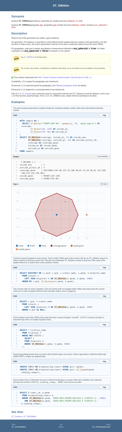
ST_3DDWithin (29, 57)
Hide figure (104, 184)
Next (108, 425)
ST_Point (35, 129)
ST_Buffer (35, 123)
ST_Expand (27, 94)
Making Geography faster (66, 86)
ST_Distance (47, 281)
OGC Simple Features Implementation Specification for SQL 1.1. (65, 77)
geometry (67, 123)
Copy (104, 115)
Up (61, 425)
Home (61, 427)
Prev (13, 425)
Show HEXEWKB (102, 156)
